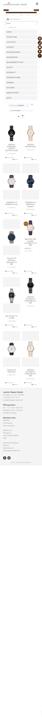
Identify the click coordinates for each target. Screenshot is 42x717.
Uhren (12, 27)
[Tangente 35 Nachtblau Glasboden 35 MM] (11, 237)
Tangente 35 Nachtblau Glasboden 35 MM (11, 261)
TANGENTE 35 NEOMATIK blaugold (30, 204)
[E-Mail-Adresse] (40, 47)
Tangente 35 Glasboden (11, 371)
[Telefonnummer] (40, 43)
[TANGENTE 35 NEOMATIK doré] (11, 181)
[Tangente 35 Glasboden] (11, 349)
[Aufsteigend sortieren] (32, 104)
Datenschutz (7, 430)
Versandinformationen (11, 443)
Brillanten (6, 420)
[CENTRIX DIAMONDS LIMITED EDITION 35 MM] (11, 133)
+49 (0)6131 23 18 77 (11, 397)
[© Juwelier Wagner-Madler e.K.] (15, 3)
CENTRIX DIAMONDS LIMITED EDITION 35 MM (11, 148)
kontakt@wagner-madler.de (13, 400)
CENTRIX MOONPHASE (30, 146)
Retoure (6, 445)
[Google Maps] (40, 51)
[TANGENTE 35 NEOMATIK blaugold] (30, 181)
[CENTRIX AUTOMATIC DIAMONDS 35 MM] (30, 285)
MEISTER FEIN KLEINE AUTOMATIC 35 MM (30, 242)
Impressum (7, 433)
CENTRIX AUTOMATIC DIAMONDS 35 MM (30, 300)
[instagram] (9, 458)
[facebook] (4, 458)
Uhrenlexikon (7, 423)
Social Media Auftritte (11, 435)
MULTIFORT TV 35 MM (12, 317)
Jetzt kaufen (10, 157)
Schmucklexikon (9, 426)
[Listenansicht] (23, 116)
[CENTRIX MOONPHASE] (30, 133)
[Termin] (40, 39)
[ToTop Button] (40, 56)
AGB (4, 438)
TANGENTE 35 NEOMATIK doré (11, 203)
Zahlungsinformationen (11, 450)
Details (16, 159)
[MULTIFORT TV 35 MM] (11, 295)
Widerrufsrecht (8, 448)
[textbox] (21, 32)
